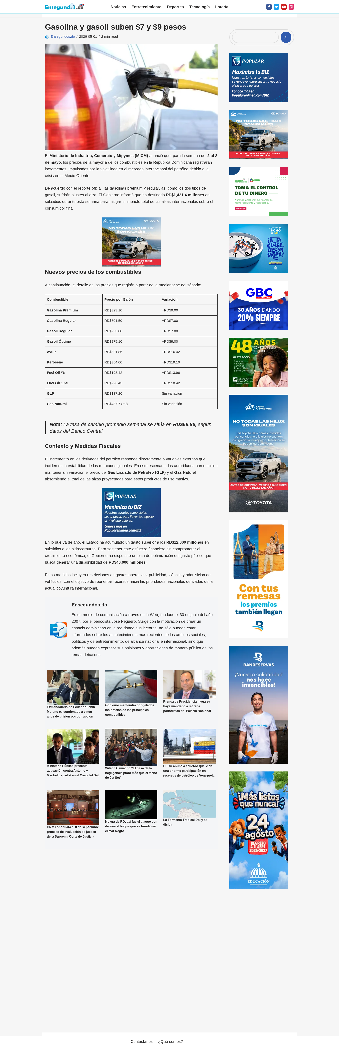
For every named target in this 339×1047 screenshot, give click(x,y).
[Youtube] (284, 7)
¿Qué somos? (170, 1041)
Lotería (221, 7)
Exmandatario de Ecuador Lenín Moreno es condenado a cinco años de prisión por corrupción (71, 711)
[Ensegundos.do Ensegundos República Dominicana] (64, 7)
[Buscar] (286, 37)
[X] (276, 7)
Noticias (118, 7)
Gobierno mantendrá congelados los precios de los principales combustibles (129, 710)
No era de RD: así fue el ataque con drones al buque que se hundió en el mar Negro (131, 826)
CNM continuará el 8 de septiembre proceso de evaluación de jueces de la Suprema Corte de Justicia (73, 831)
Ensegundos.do (62, 36)
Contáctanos (142, 1041)
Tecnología (199, 7)
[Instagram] (291, 7)
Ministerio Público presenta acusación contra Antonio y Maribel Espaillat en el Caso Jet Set (73, 770)
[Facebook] (269, 7)
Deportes (175, 7)
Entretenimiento (146, 7)
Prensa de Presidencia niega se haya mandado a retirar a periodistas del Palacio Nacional (187, 706)
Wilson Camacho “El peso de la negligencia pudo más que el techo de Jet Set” (131, 773)
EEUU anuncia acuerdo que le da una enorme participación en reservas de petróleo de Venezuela (188, 770)
